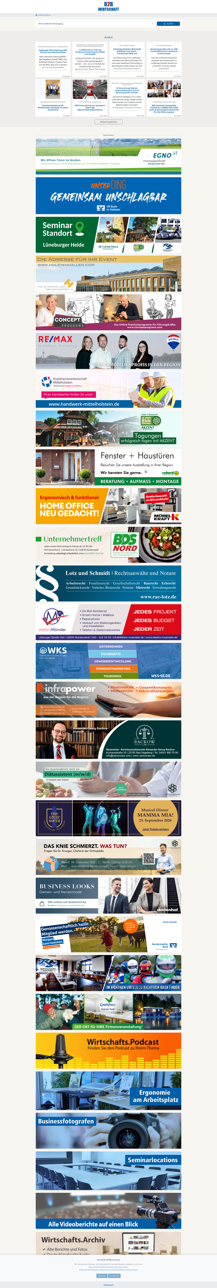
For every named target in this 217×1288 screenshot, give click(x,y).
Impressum (108, 1285)
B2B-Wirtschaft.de (44, 15)
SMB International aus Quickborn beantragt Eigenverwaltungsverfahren (90, 107)
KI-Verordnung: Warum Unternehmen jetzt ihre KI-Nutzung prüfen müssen (127, 90)
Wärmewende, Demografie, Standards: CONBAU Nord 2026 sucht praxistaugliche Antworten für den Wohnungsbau (164, 108)
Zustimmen (114, 1276)
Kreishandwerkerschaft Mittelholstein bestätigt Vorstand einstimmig (53, 107)
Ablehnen (102, 1276)
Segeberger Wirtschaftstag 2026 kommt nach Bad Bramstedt (53, 51)
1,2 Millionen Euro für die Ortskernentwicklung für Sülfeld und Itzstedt (90, 52)
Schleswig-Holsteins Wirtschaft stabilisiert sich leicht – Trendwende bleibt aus (127, 51)
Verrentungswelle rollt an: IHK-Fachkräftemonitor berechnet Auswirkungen (164, 51)
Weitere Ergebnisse (108, 122)
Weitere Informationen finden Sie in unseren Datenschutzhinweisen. (108, 1269)
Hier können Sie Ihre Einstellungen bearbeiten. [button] (109, 1267)
